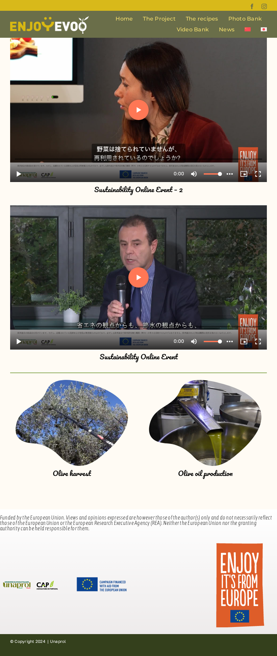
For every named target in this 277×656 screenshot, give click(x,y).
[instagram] (264, 6)
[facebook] (252, 6)
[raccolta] (71, 382)
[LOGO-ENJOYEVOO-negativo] (49, 18)
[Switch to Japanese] (264, 29)
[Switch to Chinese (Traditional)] (248, 29)
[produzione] (205, 382)
